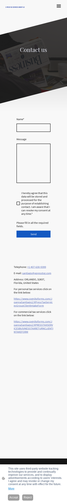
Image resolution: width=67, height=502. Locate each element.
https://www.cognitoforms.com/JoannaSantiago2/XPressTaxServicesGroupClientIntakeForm (33, 302)
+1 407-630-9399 (36, 267)
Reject (28, 497)
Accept (13, 497)
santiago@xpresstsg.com (36, 273)
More (11, 488)
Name (20, 119)
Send (34, 234)
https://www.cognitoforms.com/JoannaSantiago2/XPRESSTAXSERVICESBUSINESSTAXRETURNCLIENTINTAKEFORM (33, 327)
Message (21, 139)
